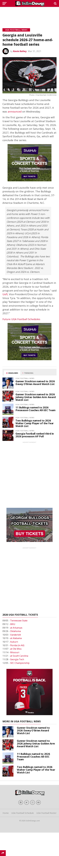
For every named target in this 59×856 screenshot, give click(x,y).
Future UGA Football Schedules (21, 319)
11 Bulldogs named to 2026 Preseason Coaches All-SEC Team (36, 409)
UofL (5, 294)
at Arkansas (16, 627)
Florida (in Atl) (17, 645)
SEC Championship (20, 662)
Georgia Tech (17, 659)
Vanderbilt (15, 634)
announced (15, 111)
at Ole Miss (16, 648)
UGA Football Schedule (22, 813)
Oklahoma (15, 631)
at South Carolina (19, 655)
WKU (12, 624)
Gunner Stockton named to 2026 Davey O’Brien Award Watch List (35, 382)
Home (6, 813)
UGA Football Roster (46, 813)
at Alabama (16, 638)
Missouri (14, 652)
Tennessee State (18, 620)
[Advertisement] (29, 14)
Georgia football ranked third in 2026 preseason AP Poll (35, 435)
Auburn (14, 641)
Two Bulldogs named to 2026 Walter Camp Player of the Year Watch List (35, 423)
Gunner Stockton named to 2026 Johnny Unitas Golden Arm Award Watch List (36, 397)
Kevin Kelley (19, 51)
